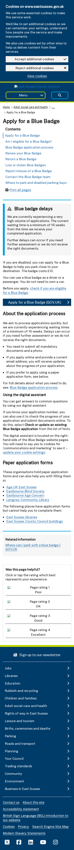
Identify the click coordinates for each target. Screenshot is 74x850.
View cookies (37, 76)
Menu (23, 95)
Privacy (23, 826)
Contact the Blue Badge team (27, 177)
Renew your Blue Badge (23, 153)
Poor (38, 592)
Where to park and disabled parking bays (36, 183)
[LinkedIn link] (30, 842)
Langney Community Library (27, 500)
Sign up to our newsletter (40, 655)
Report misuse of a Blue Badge (28, 171)
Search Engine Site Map (50, 826)
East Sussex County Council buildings (34, 521)
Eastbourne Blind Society (25, 491)
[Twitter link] (7, 842)
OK (38, 606)
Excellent (38, 635)
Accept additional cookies (34, 59)
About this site (33, 802)
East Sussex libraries (21, 517)
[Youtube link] (43, 842)
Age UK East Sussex (21, 487)
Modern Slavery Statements (24, 833)
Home (6, 107)
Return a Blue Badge (20, 159)
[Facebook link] (19, 842)
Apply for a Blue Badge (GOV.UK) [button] (34, 302)
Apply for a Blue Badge (22, 135)
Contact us (11, 802)
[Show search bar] (59, 95)
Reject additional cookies (34, 68)
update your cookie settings (24, 452)
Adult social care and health (30, 107)
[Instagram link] (55, 842)
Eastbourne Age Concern (25, 495)
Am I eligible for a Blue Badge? (28, 141)
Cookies (9, 826)
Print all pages (20, 190)
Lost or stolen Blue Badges (25, 165)
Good (38, 620)
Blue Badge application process (29, 147)
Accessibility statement (21, 809)
